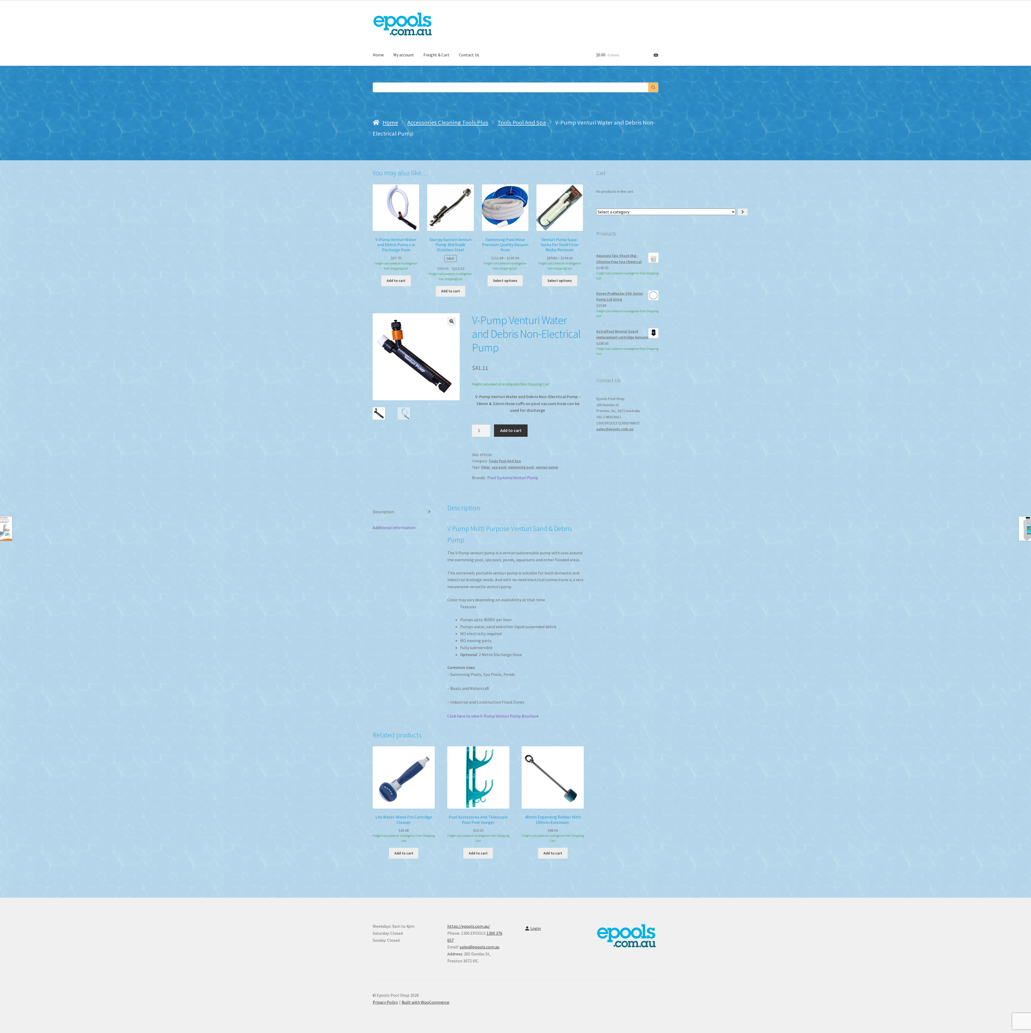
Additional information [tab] (394, 527)
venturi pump (547, 467)
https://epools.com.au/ (468, 926)
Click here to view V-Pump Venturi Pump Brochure (493, 716)
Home (378, 54)
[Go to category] (742, 212)
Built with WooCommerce (425, 1002)
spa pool (499, 467)
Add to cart (511, 430)
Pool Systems (500, 477)
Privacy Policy (385, 1002)
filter (485, 467)
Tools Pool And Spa (522, 122)
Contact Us (469, 54)
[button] (451, 321)
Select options (505, 280)
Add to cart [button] (396, 280)
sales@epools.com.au (615, 429)
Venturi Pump (525, 477)
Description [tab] (383, 511)
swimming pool (521, 467)
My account (403, 54)
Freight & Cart (436, 54)
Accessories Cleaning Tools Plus (447, 122)
